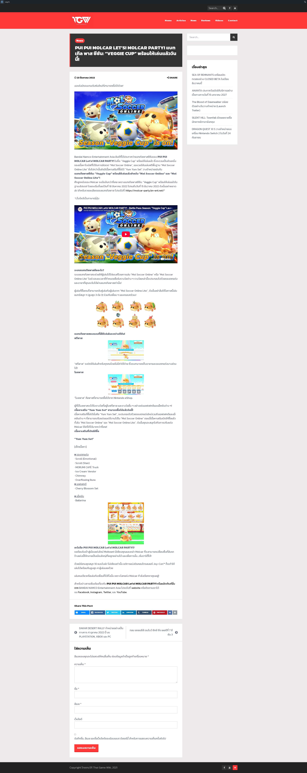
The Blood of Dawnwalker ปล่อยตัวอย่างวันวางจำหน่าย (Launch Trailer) (210, 106)
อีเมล (77, 704)
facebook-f (229, 8)
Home (168, 20)
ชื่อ (76, 689)
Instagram (96, 592)
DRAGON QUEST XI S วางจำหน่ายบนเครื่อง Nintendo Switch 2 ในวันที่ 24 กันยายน (212, 133)
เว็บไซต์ (78, 719)
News (193, 20)
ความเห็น (80, 664)
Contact (232, 20)
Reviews (205, 20)
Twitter (107, 592)
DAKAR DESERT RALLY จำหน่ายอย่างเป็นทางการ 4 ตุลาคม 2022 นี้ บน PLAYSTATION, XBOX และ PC (101, 632)
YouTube (122, 592)
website (136, 588)
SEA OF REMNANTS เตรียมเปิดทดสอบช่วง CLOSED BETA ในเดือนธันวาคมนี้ (210, 79)
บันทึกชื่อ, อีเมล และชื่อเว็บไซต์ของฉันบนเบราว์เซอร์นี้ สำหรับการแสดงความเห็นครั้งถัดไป (120, 738)
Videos (219, 20)
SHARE (173, 77)
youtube (235, 8)
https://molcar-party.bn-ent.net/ (145, 190)
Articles (181, 20)
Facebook (83, 592)
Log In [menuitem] (7, 2)
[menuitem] (2, 2)
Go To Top (235, 767)
